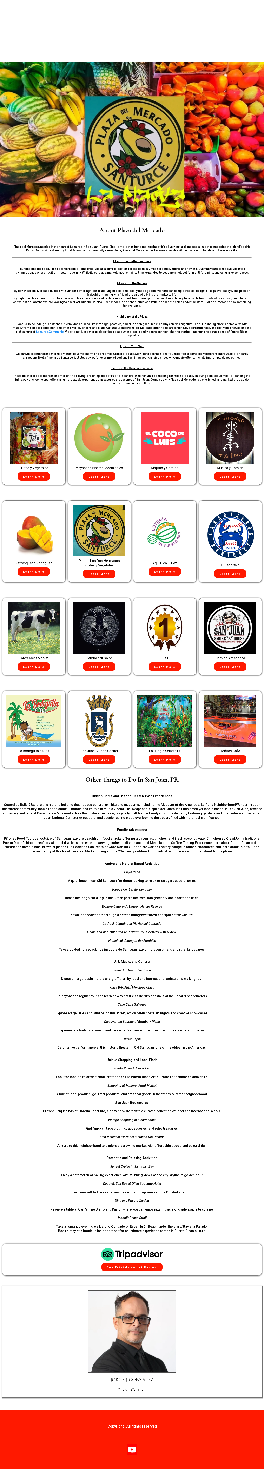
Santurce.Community (50, 331)
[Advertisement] (132, 31)
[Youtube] (132, 1449)
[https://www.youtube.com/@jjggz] (132, 1331)
